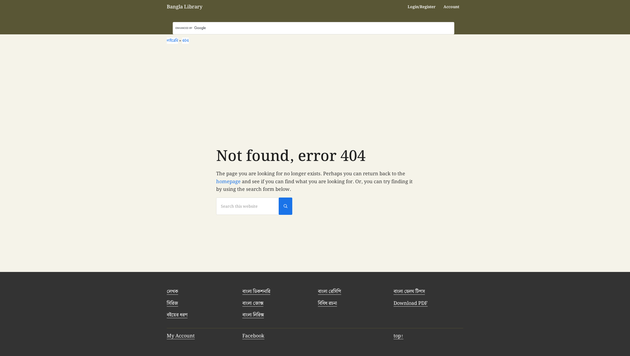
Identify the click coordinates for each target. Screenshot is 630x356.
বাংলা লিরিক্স (253, 315)
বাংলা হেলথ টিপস (409, 291)
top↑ (398, 336)
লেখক (172, 291)
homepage (228, 182)
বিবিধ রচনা (327, 303)
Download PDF (411, 303)
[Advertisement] (315, 95)
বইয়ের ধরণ (177, 315)
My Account (181, 336)
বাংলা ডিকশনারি (256, 291)
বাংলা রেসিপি (329, 291)
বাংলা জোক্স (252, 303)
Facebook (253, 336)
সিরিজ (172, 303)
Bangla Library (184, 7)
